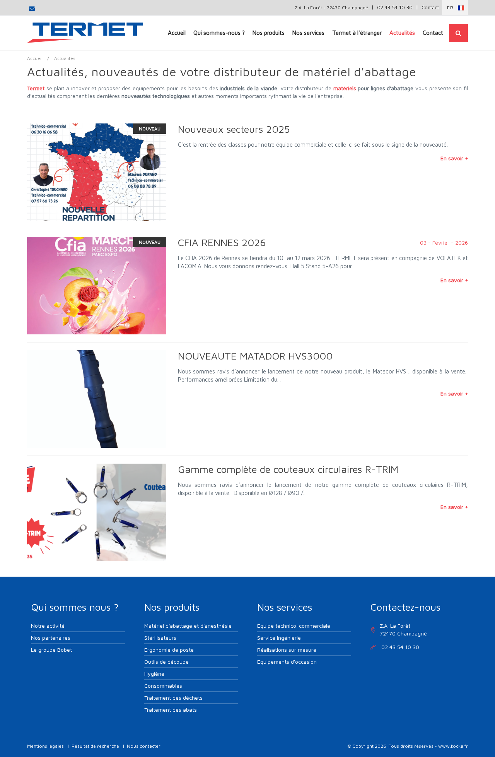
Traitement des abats (170, 709)
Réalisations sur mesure (286, 649)
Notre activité (48, 625)
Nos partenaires (50, 637)
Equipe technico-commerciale (293, 625)
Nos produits (269, 32)
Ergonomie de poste (169, 649)
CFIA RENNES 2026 (222, 242)
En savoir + (454, 158)
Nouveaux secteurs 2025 (234, 129)
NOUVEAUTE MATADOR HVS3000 (255, 355)
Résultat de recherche (95, 746)
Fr (450, 7)
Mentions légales (45, 746)
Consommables (163, 685)
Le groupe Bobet (51, 649)
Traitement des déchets (173, 697)
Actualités (402, 32)
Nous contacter (143, 746)
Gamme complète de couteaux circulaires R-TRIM (288, 469)
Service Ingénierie (279, 637)
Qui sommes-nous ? (219, 32)
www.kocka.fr (453, 746)
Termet (35, 88)
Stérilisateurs (160, 637)
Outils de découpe (166, 661)
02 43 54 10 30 (395, 7)
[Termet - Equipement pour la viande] (85, 32)
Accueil (177, 32)
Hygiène (154, 673)
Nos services (308, 32)
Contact (430, 7)
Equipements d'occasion (287, 661)
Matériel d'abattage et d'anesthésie (188, 625)
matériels (344, 88)
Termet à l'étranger (357, 32)
